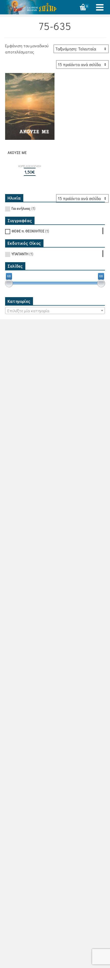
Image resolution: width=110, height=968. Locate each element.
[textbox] (55, 310)
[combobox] (55, 310)
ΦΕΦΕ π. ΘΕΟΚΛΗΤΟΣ (28, 231)
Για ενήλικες (21, 208)
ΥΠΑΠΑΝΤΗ (20, 253)
